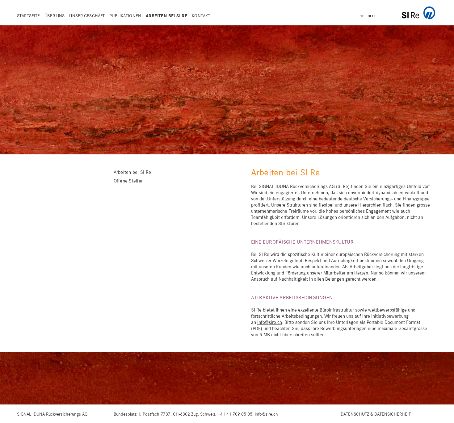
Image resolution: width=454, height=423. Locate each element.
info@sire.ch (269, 322)
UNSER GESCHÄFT (87, 16)
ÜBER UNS (54, 16)
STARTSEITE (28, 16)
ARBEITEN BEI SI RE (166, 16)
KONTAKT (201, 16)
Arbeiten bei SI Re (132, 172)
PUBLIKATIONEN (125, 16)
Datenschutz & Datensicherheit (376, 414)
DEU (371, 16)
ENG (361, 16)
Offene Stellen (129, 181)
